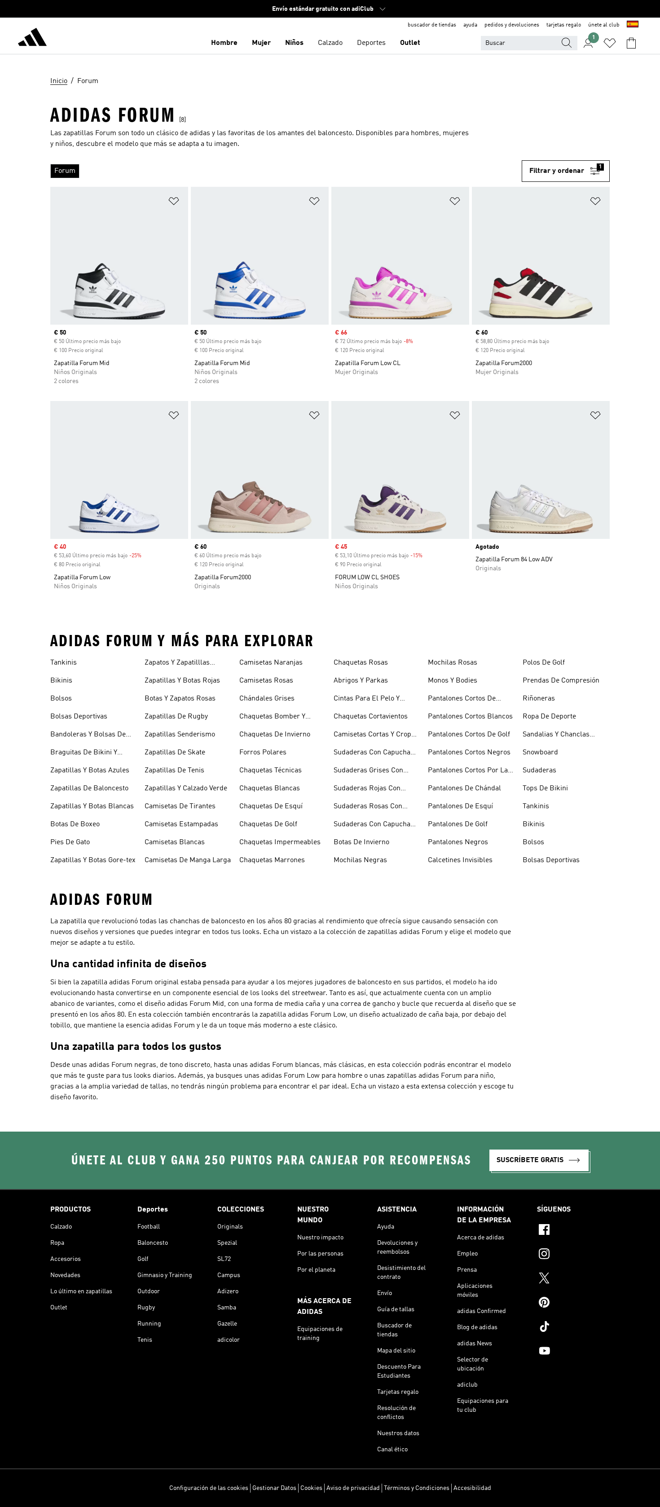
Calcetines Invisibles (460, 860)
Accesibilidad (472, 1488)
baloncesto (335, 133)
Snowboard (540, 752)
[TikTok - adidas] (573, 1328)
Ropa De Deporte (549, 716)
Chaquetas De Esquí (271, 806)
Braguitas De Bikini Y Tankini (83, 753)
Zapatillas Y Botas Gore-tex (93, 860)
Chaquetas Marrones (272, 860)
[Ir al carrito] (631, 43)
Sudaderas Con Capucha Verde (372, 825)
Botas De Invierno (361, 842)
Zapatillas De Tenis (174, 770)
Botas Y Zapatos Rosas (180, 698)
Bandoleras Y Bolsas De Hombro (88, 735)
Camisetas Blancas (175, 842)
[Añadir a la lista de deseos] (174, 203)
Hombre (224, 43)
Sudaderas (539, 770)
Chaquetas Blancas (269, 788)
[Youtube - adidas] (573, 1352)
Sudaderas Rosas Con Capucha (368, 807)
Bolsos (61, 698)
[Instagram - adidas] (573, 1255)
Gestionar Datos (274, 1488)
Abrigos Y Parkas (361, 680)
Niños (294, 43)
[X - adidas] (573, 1279)
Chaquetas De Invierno (274, 734)
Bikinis (61, 680)
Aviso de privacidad (353, 1488)
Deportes (371, 43)
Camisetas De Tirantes (180, 806)
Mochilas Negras (360, 860)
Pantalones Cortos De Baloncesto (462, 699)
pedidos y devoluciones (511, 25)
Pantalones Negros (458, 842)
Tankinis (63, 662)
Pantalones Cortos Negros (469, 752)
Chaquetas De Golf (268, 824)
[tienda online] (32, 38)
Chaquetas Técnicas (270, 770)
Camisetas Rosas (266, 680)
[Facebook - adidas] (573, 1231)
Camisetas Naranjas (271, 662)
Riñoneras (539, 698)
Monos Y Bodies (452, 680)
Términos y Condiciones (416, 1488)
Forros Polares (262, 752)
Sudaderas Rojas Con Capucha (367, 789)
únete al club (604, 25)
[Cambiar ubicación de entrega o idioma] (632, 25)
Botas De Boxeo (75, 824)
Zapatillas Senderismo (180, 734)
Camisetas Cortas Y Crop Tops (372, 735)
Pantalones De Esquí (460, 806)
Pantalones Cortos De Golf (469, 734)
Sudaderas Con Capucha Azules (372, 753)
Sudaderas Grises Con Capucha (368, 771)
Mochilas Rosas (452, 662)
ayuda (470, 25)
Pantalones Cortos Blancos (470, 716)
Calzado (330, 43)
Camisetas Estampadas (181, 824)
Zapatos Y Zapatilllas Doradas (177, 663)
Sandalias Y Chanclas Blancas (556, 735)
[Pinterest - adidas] (573, 1303)
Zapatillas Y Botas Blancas (92, 806)
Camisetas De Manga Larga (188, 860)
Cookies (311, 1488)
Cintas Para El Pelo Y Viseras (367, 699)
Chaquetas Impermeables (280, 842)
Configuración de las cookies (208, 1488)
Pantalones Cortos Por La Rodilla (468, 771)
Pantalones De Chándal (464, 788)
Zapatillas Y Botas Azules (89, 770)
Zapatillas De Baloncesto (89, 788)
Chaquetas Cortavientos (371, 716)
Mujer (261, 43)
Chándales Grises (267, 698)
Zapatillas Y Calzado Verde (186, 788)
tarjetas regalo (563, 25)
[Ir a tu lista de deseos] (609, 43)
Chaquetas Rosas (361, 662)
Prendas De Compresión (561, 680)
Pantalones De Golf (458, 824)
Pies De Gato (70, 842)
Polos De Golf (544, 662)
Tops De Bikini (545, 788)
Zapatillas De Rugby (176, 716)
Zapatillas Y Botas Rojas (182, 680)
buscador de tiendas (432, 25)
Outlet (410, 43)
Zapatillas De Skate (175, 752)
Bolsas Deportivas (78, 716)
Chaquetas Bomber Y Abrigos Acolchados (272, 717)
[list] (286, 171)
